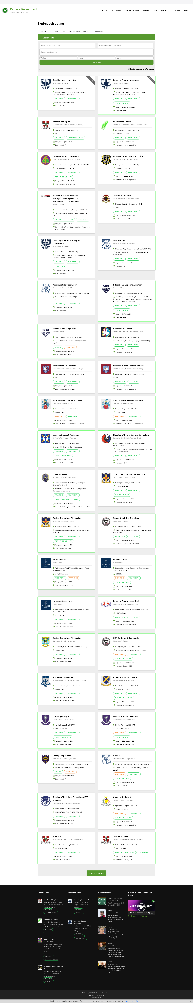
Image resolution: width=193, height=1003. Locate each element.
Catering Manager (61, 716)
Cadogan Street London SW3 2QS (127, 165)
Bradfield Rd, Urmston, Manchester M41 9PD (131, 610)
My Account (165, 10)
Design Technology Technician (67, 518)
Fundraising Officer (122, 121)
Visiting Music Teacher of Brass (67, 400)
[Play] (131, 913)
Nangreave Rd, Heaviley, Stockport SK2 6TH (71, 210)
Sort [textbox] (118, 58)
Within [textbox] (43, 58)
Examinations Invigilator (64, 328)
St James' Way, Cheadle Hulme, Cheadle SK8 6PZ (133, 249)
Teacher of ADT (120, 836)
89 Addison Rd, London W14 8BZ (127, 130)
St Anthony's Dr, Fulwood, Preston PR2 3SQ (71, 647)
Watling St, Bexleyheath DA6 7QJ (127, 483)
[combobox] (96, 52)
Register (146, 10)
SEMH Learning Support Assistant (129, 474)
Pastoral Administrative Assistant (129, 365)
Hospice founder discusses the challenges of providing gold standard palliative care (116, 935)
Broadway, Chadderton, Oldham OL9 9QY (69, 374)
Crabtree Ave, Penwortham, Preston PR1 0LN (71, 764)
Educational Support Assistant (127, 285)
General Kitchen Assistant (125, 716)
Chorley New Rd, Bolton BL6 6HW (67, 686)
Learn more (128, 1001)
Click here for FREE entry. (138, 916)
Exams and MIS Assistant (125, 677)
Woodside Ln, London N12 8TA (126, 686)
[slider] (140, 912)
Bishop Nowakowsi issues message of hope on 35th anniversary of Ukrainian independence (116, 970)
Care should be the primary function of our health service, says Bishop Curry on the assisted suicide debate (116, 952)
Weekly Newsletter (115, 898)
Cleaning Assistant (122, 797)
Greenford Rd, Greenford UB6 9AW (67, 809)
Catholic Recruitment (23, 9)
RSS (152, 74)
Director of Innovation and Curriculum (131, 435)
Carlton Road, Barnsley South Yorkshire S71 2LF (72, 165)
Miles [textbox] (81, 58)
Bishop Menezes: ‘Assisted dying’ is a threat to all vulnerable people (115, 918)
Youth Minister (59, 559)
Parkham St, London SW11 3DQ (66, 89)
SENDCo (57, 836)
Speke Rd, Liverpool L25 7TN (126, 806)
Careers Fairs (116, 10)
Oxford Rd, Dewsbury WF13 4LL (66, 130)
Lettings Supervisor (62, 755)
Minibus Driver (120, 559)
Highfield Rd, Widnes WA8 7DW (127, 337)
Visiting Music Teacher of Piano (128, 400)
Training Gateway (132, 10)
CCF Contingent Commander (126, 638)
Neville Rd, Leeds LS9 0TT (65, 725)
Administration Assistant (64, 365)
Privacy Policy (96, 998)
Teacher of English (61, 121)
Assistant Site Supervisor (65, 285)
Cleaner (116, 755)
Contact (177, 10)
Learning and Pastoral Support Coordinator (67, 242)
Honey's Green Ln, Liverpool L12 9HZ (128, 204)
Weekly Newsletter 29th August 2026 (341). (116, 904)
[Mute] (149, 913)
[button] (142, 907)
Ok (137, 1001)
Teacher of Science (122, 195)
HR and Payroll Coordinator (66, 156)
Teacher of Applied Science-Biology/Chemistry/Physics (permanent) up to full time (66, 198)
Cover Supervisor (61, 474)
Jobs (155, 10)
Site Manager (119, 240)
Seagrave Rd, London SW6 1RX (66, 409)
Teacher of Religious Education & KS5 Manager (70, 798)
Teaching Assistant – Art (64, 80)
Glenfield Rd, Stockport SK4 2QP (67, 443)
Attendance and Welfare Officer (128, 156)
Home (104, 10)
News (186, 10)
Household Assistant (62, 601)
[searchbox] (96, 52)
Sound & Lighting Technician (126, 518)
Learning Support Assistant (126, 80)
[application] (141, 907)
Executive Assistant (122, 328)
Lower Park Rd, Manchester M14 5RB (128, 293)
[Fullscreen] (152, 913)
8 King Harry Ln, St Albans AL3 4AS (128, 527)
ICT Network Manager (63, 677)
